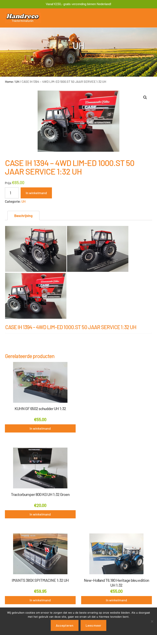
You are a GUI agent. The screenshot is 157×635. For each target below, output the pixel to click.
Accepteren (64, 625)
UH (17, 81)
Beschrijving (23, 216)
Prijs (8, 183)
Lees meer (93, 625)
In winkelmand (36, 193)
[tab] (23, 215)
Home (9, 81)
